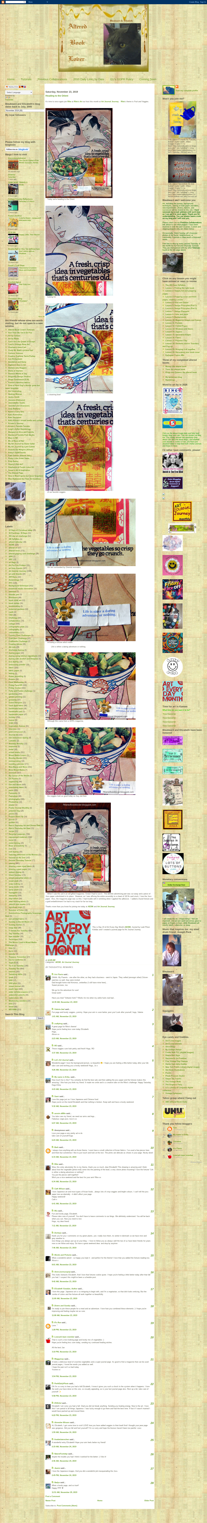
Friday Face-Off (15, 685)
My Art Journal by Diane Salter (21, 444)
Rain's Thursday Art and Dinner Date (24, 825)
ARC (11, 559)
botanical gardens (16, 609)
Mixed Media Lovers (17, 755)
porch (11, 814)
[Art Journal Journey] (182, 511)
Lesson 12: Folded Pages (176, 326)
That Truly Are (24, 284)
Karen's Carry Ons (16, 412)
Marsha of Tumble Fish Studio (21, 435)
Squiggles (13, 893)
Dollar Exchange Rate (176, 885)
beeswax (12, 592)
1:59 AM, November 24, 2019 (64, 1432)
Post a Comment (52, 1496)
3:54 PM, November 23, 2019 (64, 1376)
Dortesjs (58, 1233)
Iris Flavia (58, 974)
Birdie (21, 185)
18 (152, 1306)
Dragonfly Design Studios (19, 377)
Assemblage (14, 580)
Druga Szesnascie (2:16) (18, 379)
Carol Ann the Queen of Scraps (21, 342)
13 (152, 1211)
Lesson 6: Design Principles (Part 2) (181, 308)
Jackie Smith (13, 397)
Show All (41, 316)
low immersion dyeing (18, 738)
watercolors (14, 998)
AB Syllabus (14, 539)
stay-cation (13, 898)
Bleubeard (13, 597)
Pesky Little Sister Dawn (18, 458)
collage (12, 624)
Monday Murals (15, 758)
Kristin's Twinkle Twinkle (19, 426)
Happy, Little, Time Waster (29, 235)
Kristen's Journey (15, 423)
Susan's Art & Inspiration (19, 470)
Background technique (18, 586)
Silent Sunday (15, 875)
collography (14, 629)
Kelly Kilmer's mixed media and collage (25, 420)
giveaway (13, 700)
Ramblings (170, 380)
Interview (13, 729)
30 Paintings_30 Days (18, 533)
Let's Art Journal (61, 1060)
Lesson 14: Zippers (173, 332)
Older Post (149, 1501)
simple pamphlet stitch (19, 878)
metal (11, 749)
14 (152, 1233)
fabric (11, 668)
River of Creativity (16, 846)
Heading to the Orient (56, 96)
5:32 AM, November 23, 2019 (64, 1106)
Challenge (13, 618)
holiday (12, 717)
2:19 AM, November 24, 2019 (64, 1447)
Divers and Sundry (62, 1306)
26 (152, 1454)
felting (11, 673)
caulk (11, 612)
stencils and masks (17, 904)
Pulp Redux (13, 461)
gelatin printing (15, 697)
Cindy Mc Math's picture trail (20, 350)
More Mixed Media (17, 770)
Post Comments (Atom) (67, 1506)
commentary (14, 632)
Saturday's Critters (26, 201)
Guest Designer (15, 703)
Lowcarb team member (64, 1337)
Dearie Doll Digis (172, 1055)
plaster (12, 805)
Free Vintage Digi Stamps (176, 1061)
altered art (13, 548)
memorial (13, 746)
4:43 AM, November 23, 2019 (64, 1089)
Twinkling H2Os (15, 974)
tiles (10, 948)
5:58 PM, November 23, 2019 (64, 1396)
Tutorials (26, 79)
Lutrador (12, 741)
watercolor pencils (17, 995)
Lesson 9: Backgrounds (175, 317)
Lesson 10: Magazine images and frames (183, 320)
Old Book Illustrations (175, 1070)
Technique (13, 939)
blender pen (14, 594)
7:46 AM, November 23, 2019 (64, 1248)
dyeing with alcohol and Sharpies (23, 659)
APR (11, 557)
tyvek (11, 977)
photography (14, 799)
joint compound (16, 732)
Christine (177, 1141)
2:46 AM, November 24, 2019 (64, 1461)
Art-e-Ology (170, 1047)
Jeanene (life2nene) (16, 400)
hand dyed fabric (16, 706)
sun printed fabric (16, 919)
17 (152, 1289)
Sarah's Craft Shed (16, 265)
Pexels (168, 1073)
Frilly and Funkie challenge (21, 691)
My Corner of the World (19, 776)
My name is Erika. (62, 1077)
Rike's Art (78, 101)
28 (152, 1482)
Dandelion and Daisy (17, 362)
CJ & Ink (11, 232)
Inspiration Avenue (17, 726)
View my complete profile (187, 91)
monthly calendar (16, 764)
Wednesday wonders (18, 1001)
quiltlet (12, 822)
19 (152, 1323)
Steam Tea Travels (173, 1079)
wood (11, 1007)
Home (11, 79)
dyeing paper (14, 653)
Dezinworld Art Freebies (175, 1058)
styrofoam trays (15, 907)
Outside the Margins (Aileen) (20, 450)
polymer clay (14, 811)
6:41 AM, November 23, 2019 (64, 1204)
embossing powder (17, 665)
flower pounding (16, 676)
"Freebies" (23, 301)
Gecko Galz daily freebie (176, 1064)
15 (152, 1255)
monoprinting (15, 761)
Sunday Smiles (15, 925)
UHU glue (13, 983)
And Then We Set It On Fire (20, 333)
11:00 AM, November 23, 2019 (64, 1298)
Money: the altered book (175, 366)
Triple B (12, 963)
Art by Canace (14, 336)
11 (152, 1164)
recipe (11, 831)
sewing (12, 863)
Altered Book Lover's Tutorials (21, 330)
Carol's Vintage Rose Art (18, 344)
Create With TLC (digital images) (179, 1052)
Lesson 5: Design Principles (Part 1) (181, 305)
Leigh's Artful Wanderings (19, 429)
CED (11, 615)
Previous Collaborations (52, 79)
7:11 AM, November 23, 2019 (64, 1226)
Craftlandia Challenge (18, 641)
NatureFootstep (61, 1454)
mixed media (14, 752)
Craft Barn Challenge (18, 638)
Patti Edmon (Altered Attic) (19, 455)
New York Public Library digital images (182, 1067)
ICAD (11, 723)
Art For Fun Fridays (17, 565)
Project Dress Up (16, 817)
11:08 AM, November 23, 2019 (64, 1315)
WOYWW (12, 1009)
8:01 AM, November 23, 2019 (64, 1265)
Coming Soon (147, 79)
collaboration (14, 621)
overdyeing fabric (16, 787)
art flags (12, 562)
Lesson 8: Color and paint (176, 314)
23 (152, 1403)
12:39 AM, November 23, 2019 (64, 1002)
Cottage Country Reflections (20, 199)
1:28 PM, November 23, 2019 (64, 1330)
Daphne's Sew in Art (17, 365)
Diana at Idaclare (15, 371)
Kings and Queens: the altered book (181, 372)
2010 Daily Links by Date (88, 79)
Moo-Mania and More (18, 767)
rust (10, 849)
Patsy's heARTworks (17, 453)
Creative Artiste (15, 644)
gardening (13, 694)
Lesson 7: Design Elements (177, 311)
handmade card (15, 711)
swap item (13, 928)
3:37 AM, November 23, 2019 (64, 1053)
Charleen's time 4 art (17, 347)
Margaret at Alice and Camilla (21, 432)
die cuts (12, 647)
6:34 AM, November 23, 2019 (64, 1182)
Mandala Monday (16, 744)
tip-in (11, 951)
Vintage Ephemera (173, 1093)
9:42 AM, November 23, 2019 (64, 1281)
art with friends (15, 574)
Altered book (14, 551)
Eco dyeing (14, 662)
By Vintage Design (173, 1050)
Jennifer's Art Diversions (19, 406)
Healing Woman (15, 394)
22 (152, 1384)
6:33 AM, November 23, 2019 (64, 1157)
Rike (69, 101)
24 (152, 1422)
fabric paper (14, 671)
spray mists (14, 887)
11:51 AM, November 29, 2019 (64, 1492)
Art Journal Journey (17, 571)
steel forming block (17, 901)
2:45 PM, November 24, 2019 (64, 1475)
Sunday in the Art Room (19, 922)
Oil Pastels (13, 779)
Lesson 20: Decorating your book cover (182, 352)
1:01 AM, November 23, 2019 (64, 1016)
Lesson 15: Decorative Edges (178, 335)
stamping (13, 896)
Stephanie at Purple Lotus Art (21, 467)
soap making (14, 884)
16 (152, 1272)
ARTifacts (13, 577)
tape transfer (14, 936)
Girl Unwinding (14, 391)
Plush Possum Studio (175, 1076)
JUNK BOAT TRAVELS (17, 182)
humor (12, 720)
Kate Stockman (14, 417)
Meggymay (59, 1359)
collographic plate (17, 627)
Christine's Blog (15, 299)
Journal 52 (13, 735)
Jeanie (57, 1468)
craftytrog (58, 1024)
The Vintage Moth (173, 1082)
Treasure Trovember (17, 957)
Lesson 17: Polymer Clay (176, 341)
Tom (175, 1128)
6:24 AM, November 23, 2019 (64, 1140)
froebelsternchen (61, 1439)
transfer (12, 954)
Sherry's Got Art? (15, 464)
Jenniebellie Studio (16, 403)
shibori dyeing (15, 872)
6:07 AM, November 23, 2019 (64, 1123)
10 (152, 1147)
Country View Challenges (20, 635)
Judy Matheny (14, 409)
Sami (56, 1096)
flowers (12, 679)
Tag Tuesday (14, 933)
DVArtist (11, 175)
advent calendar (16, 542)
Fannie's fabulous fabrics (19, 382)
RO (55, 1046)
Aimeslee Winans (61, 1422)
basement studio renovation (21, 589)
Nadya (57, 1482)
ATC (10, 583)
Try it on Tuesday (16, 966)
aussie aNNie (60, 1113)
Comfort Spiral (14, 282)
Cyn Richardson (15, 359)
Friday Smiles (15, 688)
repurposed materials (18, 837)
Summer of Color (16, 910)
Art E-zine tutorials (173, 1044)
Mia (55, 1211)
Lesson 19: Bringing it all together (180, 349)
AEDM (11, 545)
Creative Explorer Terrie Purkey (21, 356)
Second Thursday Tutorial (20, 860)
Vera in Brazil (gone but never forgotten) (25, 476)
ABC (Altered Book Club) (176, 1102)
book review (14, 603)
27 (152, 1468)
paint (11, 790)
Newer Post (50, 1501)
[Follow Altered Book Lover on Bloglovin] (24, 149)
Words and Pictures (63, 1255)
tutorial (12, 972)
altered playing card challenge (22, 554)
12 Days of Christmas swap (20, 530)
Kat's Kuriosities (15, 415)
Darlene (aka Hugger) (17, 368)
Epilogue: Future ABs (174, 355)
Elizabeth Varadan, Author (65, 1289)
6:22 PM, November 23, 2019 (64, 1415)
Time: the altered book (175, 369)
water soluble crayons (18, 992)
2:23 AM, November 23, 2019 (64, 1038)
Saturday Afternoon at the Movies (23, 855)
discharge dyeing (16, 650)
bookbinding (14, 606)
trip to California (16, 960)
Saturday (11, 177)
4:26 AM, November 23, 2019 (64, 1070)
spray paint (13, 890)
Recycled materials (17, 834)
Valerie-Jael (59, 1009)
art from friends (15, 568)
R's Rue (57, 1322)
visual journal (15, 986)
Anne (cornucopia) (62, 1272)
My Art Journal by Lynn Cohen (21, 447)
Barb (56, 1147)
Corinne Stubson (15, 353)
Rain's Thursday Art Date (19, 828)
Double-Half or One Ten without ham (24, 249)
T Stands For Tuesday (18, 931)
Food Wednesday (16, 682)
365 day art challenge (18, 536)
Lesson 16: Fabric (173, 338)
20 (152, 1337)
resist (11, 840)
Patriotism (13, 796)
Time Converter (169, 714)
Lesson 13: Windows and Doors (179, 329)
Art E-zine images (173, 1041)
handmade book (16, 708)
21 (152, 1359)
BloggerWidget (196, 1162)
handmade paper (16, 714)
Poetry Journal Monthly (19, 808)
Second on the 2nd (17, 858)
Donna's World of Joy (17, 374)
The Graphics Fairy (173, 1085)
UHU (11, 980)
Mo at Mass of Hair (16, 441)
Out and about (15, 784)
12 (152, 1189)
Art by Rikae (13, 339)
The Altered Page (15, 473)
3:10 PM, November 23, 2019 (64, 1352)
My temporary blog (173, 377)
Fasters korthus (15, 216)
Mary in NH (13, 438)
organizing (13, 782)
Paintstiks (13, 793)
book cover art (15, 600)
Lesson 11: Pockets (173, 323)
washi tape (13, 989)
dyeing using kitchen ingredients (23, 656)
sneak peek (13, 881)
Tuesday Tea (14, 969)
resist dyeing (14, 843)
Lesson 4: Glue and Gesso (176, 302)
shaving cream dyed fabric (20, 866)
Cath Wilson (59, 1189)
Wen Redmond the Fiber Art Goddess (24, 479)
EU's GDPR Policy (121, 79)
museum (12, 773)
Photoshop (13, 802)
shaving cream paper (18, 869)
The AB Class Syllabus (175, 285)
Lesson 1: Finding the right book (179, 288)
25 (152, 1439)
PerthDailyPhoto (61, 1383)
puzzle (12, 819)
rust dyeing (14, 852)
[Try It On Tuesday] (182, 528)
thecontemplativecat (17, 158)
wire (10, 1004)
